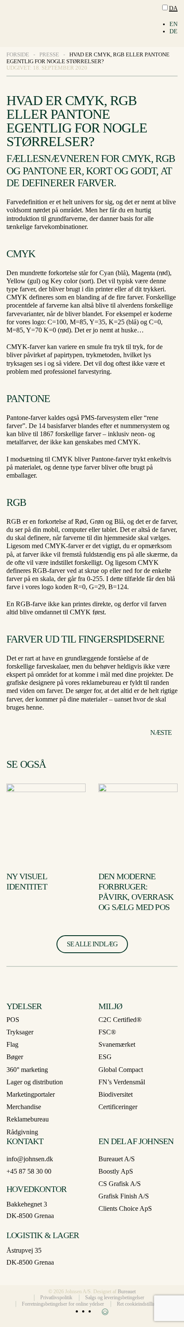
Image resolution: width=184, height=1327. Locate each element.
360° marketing (27, 1069)
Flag (12, 1044)
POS (12, 1019)
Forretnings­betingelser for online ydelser (63, 1304)
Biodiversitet (115, 1094)
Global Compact (120, 1069)
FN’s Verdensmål (121, 1082)
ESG (105, 1056)
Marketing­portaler (30, 1094)
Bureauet (127, 1292)
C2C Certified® (120, 1019)
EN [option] (173, 24)
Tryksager (19, 1032)
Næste (161, 732)
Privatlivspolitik (56, 1298)
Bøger (14, 1056)
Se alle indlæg (92, 944)
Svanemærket (116, 1044)
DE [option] (173, 31)
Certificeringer (117, 1106)
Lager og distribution (34, 1082)
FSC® (107, 1032)
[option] (173, 24)
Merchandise (23, 1106)
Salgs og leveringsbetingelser (114, 1298)
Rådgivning (22, 1132)
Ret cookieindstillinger (139, 1304)
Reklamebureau (27, 1119)
